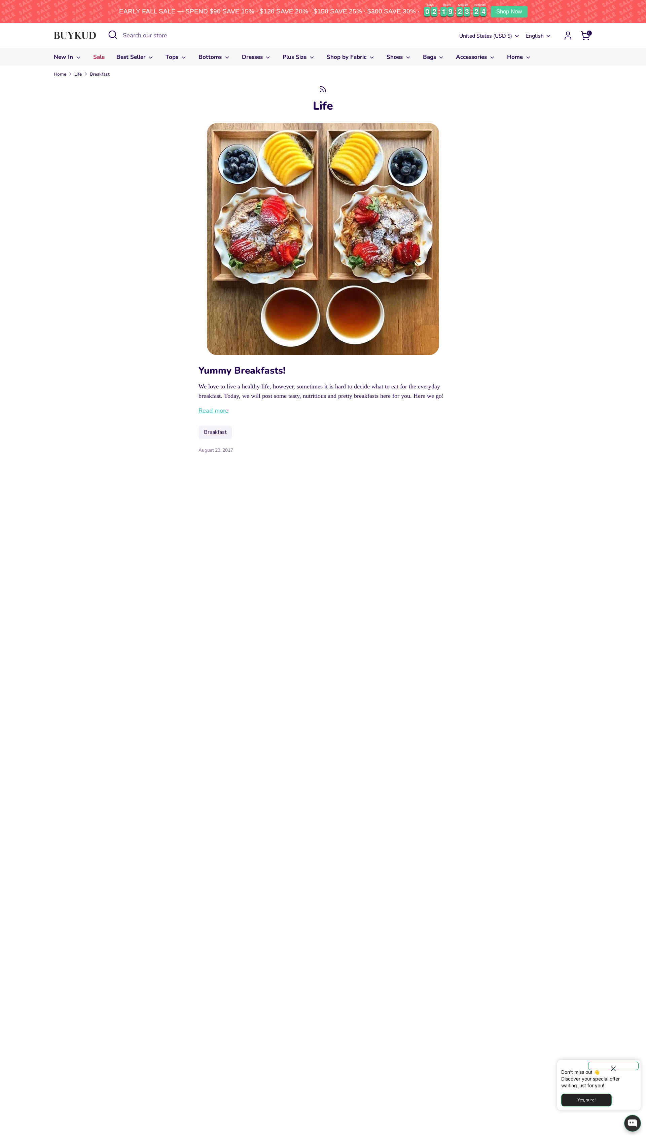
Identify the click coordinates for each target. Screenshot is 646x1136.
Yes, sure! (586, 1099)
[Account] (568, 35)
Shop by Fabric (347, 57)
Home (516, 57)
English (535, 36)
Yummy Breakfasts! (242, 370)
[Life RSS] (323, 89)
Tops (173, 57)
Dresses (253, 57)
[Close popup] (613, 1066)
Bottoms (211, 57)
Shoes (395, 57)
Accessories (472, 57)
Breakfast (100, 74)
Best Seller (131, 57)
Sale (99, 57)
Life (78, 74)
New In (64, 57)
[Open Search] (112, 34)
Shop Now (509, 11)
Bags (430, 57)
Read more (213, 411)
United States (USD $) (485, 36)
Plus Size (295, 57)
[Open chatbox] (632, 1123)
